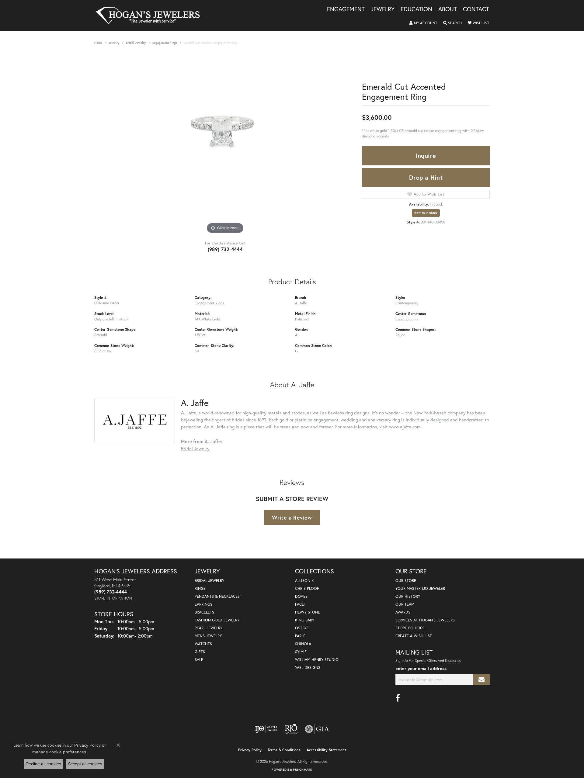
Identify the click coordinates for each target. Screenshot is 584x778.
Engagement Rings (164, 43)
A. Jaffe (301, 302)
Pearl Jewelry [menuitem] (208, 628)
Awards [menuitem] (402, 612)
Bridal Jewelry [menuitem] (209, 580)
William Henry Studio (317, 659)
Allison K (304, 580)
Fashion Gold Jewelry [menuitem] (217, 620)
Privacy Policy (250, 750)
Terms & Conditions (284, 750)
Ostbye (302, 628)
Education (416, 9)
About (447, 9)
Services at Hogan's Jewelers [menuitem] (425, 620)
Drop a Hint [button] (426, 177)
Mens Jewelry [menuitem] (208, 635)
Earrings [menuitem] (203, 604)
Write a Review (292, 517)
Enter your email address (421, 668)
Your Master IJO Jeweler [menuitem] (420, 588)
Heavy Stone (307, 612)
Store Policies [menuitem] (409, 628)
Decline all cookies (43, 763)
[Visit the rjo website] (291, 729)
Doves (301, 596)
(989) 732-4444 (225, 249)
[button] (423, 23)
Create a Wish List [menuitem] (413, 635)
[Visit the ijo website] (266, 729)
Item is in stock (425, 213)
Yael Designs (307, 667)
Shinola (303, 643)
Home (98, 43)
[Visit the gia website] (317, 729)
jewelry (114, 43)
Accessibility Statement (326, 750)
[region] (225, 144)
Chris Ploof (307, 588)
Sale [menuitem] (199, 659)
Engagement (346, 9)
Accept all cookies (85, 763)
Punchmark (302, 770)
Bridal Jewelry (136, 43)
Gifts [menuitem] (200, 651)
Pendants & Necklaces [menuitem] (217, 596)
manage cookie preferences (59, 751)
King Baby (304, 620)
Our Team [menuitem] (404, 604)
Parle (300, 635)
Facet (300, 604)
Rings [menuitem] (200, 588)
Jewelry (383, 9)
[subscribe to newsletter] (481, 679)
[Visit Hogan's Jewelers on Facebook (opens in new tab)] (397, 698)
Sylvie (301, 651)
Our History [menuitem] (407, 596)
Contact (476, 9)
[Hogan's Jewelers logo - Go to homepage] (150, 15)
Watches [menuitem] (203, 643)
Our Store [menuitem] (405, 580)
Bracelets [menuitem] (204, 612)
